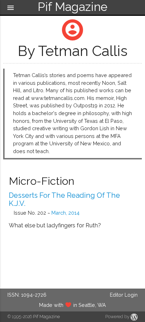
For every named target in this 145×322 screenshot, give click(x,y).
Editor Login (124, 295)
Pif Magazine (46, 316)
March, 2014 (65, 213)
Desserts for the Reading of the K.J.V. (64, 199)
